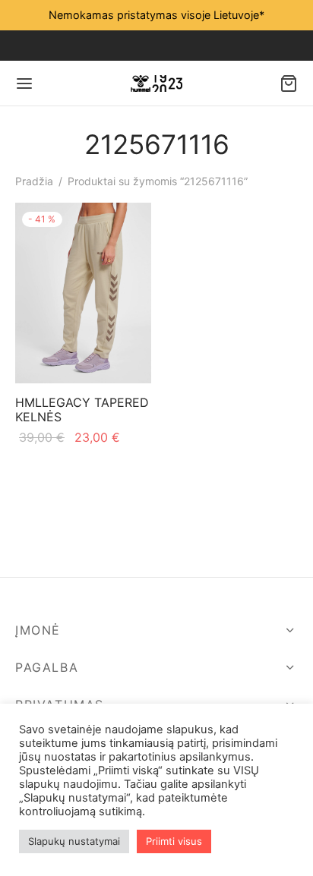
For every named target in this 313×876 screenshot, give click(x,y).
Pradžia (34, 181)
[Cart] (289, 83)
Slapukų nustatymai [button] (74, 841)
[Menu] (24, 83)
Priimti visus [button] (174, 841)
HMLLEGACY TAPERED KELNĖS (82, 409)
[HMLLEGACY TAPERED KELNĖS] (83, 293)
